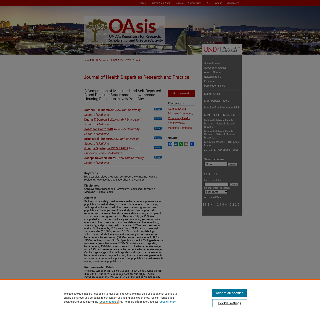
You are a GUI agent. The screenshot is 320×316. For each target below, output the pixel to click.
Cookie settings (109, 301)
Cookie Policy (168, 301)
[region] (160, 297)
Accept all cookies (229, 293)
